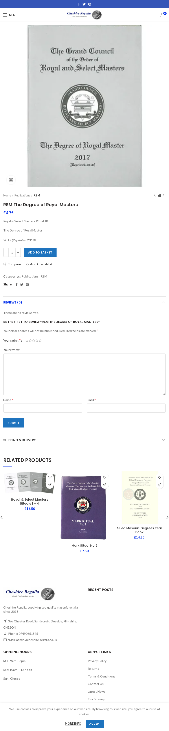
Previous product (154, 195)
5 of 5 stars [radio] (40, 340)
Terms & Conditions (101, 676)
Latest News (96, 691)
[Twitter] (84, 4)
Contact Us (96, 684)
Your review (12, 349)
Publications (22, 195)
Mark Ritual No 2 (84, 546)
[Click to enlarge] (11, 180)
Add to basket (40, 252)
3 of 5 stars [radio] (33, 340)
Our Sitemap (96, 699)
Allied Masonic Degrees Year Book (139, 530)
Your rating (12, 340)
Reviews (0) (12, 302)
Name (8, 400)
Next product (163, 195)
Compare (14, 264)
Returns (93, 668)
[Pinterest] (90, 4)
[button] (50, 485)
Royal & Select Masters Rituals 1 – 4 (29, 501)
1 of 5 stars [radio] (27, 340)
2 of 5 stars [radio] (30, 340)
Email (91, 400)
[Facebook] (79, 4)
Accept (95, 723)
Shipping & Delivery (19, 440)
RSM (37, 195)
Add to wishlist (41, 264)
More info (73, 723)
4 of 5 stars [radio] (37, 340)
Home (7, 195)
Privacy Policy (97, 661)
